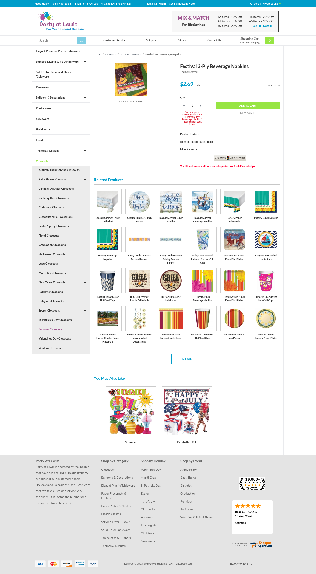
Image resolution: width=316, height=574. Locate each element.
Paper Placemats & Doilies (114, 496)
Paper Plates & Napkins (116, 506)
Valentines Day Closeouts (55, 338)
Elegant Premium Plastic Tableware (58, 51)
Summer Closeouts (50, 329)
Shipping (151, 40)
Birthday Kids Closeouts (54, 198)
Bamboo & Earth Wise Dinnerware (57, 61)
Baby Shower (189, 477)
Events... (41, 140)
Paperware (42, 87)
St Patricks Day (151, 485)
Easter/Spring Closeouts (54, 226)
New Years (148, 541)
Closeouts (42, 161)
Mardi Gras (148, 477)
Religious (186, 501)
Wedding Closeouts (51, 348)
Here (192, 3)
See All (187, 358)
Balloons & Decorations (50, 97)
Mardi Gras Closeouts (52, 273)
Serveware (42, 119)
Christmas (148, 533)
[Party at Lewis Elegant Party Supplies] (71, 21)
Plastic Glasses (111, 514)
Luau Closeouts (48, 263)
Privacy (182, 40)
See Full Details (262, 26)
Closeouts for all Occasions (56, 217)
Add (247, 105)
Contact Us (214, 40)
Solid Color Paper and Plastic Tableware (54, 74)
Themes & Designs (47, 150)
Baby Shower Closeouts (53, 179)
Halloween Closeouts (52, 254)
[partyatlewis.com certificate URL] (252, 544)
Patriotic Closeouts (51, 291)
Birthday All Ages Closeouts (56, 188)
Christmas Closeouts (52, 207)
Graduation (188, 493)
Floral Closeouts (49, 235)
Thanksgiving (149, 525)
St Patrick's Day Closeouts (55, 319)
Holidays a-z (44, 129)
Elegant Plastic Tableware (118, 485)
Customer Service (114, 40)
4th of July (148, 501)
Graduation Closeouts (52, 245)
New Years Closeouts (52, 282)
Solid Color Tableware (115, 530)
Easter (145, 493)
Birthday (186, 485)
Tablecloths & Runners (116, 538)
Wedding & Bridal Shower (197, 517)
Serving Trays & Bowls (115, 522)
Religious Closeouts (51, 301)
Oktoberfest (149, 509)
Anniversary (188, 469)
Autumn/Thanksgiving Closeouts (59, 170)
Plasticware (43, 108)
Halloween (148, 517)
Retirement (187, 509)
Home (97, 54)
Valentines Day (151, 469)
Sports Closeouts (49, 310)
